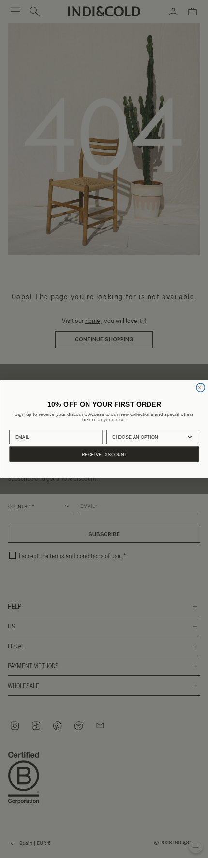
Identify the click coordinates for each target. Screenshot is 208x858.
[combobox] (147, 437)
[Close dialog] (200, 387)
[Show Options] (189, 437)
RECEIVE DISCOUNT (103, 454)
